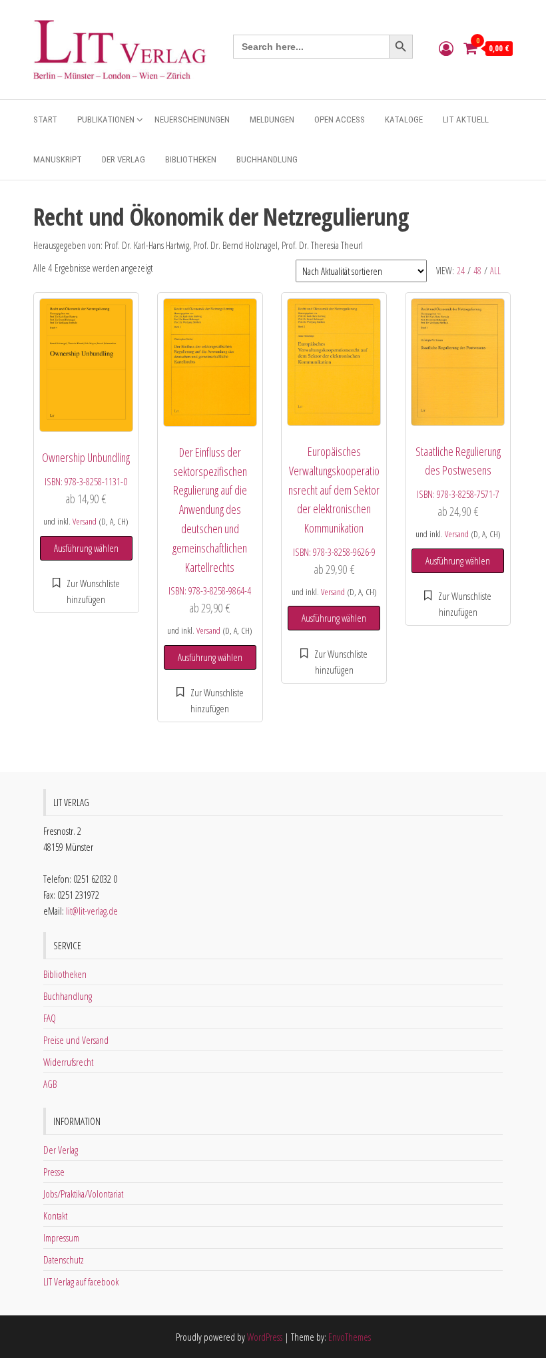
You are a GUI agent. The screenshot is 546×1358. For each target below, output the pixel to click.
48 (477, 270)
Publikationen (106, 119)
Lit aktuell (466, 119)
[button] (86, 591)
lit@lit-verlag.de (92, 910)
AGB (50, 1083)
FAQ (49, 1017)
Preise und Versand (76, 1039)
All (495, 270)
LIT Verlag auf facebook (81, 1281)
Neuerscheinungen (192, 119)
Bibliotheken (190, 159)
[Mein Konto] (446, 48)
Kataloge (404, 119)
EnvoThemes (349, 1336)
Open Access (339, 119)
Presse (54, 1171)
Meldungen (272, 119)
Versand (85, 521)
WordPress (264, 1336)
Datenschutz (63, 1259)
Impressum (61, 1237)
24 (461, 270)
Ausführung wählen (86, 548)
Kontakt (55, 1215)
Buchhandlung (267, 159)
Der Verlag (123, 159)
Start (45, 119)
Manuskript (57, 159)
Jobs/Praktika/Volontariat (83, 1193)
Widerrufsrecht (68, 1061)
